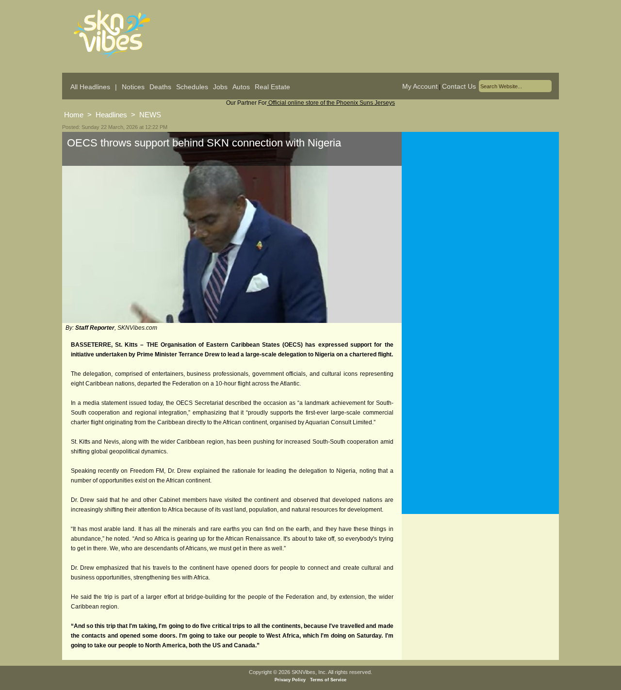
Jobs (220, 87)
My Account (420, 86)
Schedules (192, 87)
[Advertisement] (480, 227)
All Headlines (90, 87)
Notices (133, 87)
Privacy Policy (290, 679)
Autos (241, 87)
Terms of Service (328, 679)
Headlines (111, 115)
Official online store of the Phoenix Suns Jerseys (331, 102)
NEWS (150, 115)
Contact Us (459, 86)
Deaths (160, 87)
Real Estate (272, 87)
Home (73, 115)
